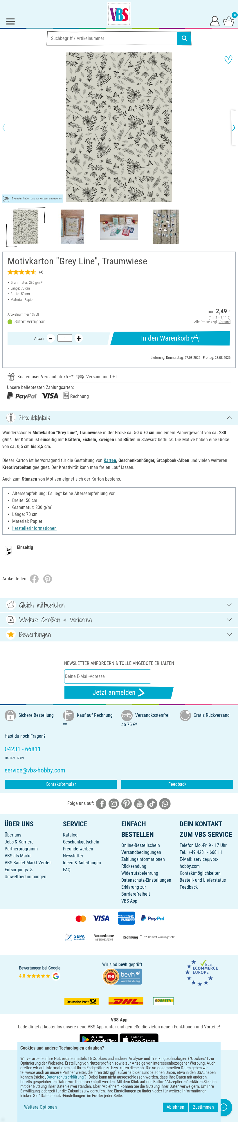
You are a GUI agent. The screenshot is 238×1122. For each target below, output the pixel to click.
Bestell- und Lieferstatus (203, 880)
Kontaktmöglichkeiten (200, 873)
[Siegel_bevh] (122, 976)
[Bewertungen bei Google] (39, 972)
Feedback (177, 784)
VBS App (129, 901)
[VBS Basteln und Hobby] (119, 14)
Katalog (70, 835)
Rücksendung (133, 866)
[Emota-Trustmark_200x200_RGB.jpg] (201, 972)
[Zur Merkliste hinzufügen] (228, 59)
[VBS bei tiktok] (152, 803)
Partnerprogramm (21, 849)
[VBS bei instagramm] (114, 803)
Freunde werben (78, 849)
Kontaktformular (61, 784)
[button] (8, 127)
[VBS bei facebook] (101, 803)
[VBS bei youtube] (139, 803)
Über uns (13, 835)
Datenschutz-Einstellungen (146, 880)
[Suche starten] (184, 38)
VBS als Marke (18, 856)
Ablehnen (175, 1107)
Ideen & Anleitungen (82, 862)
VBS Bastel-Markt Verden (28, 862)
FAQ (67, 869)
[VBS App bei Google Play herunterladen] (100, 1039)
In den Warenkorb (165, 338)
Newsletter (73, 856)
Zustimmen (203, 1107)
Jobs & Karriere (19, 842)
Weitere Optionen (40, 1107)
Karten (110, 460)
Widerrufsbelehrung (139, 873)
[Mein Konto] (215, 21)
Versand (224, 322)
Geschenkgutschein (81, 842)
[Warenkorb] (229, 21)
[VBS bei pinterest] (126, 803)
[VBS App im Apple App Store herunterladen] (139, 1039)
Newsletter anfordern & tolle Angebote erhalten (119, 663)
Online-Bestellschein (140, 845)
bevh (122, 964)
